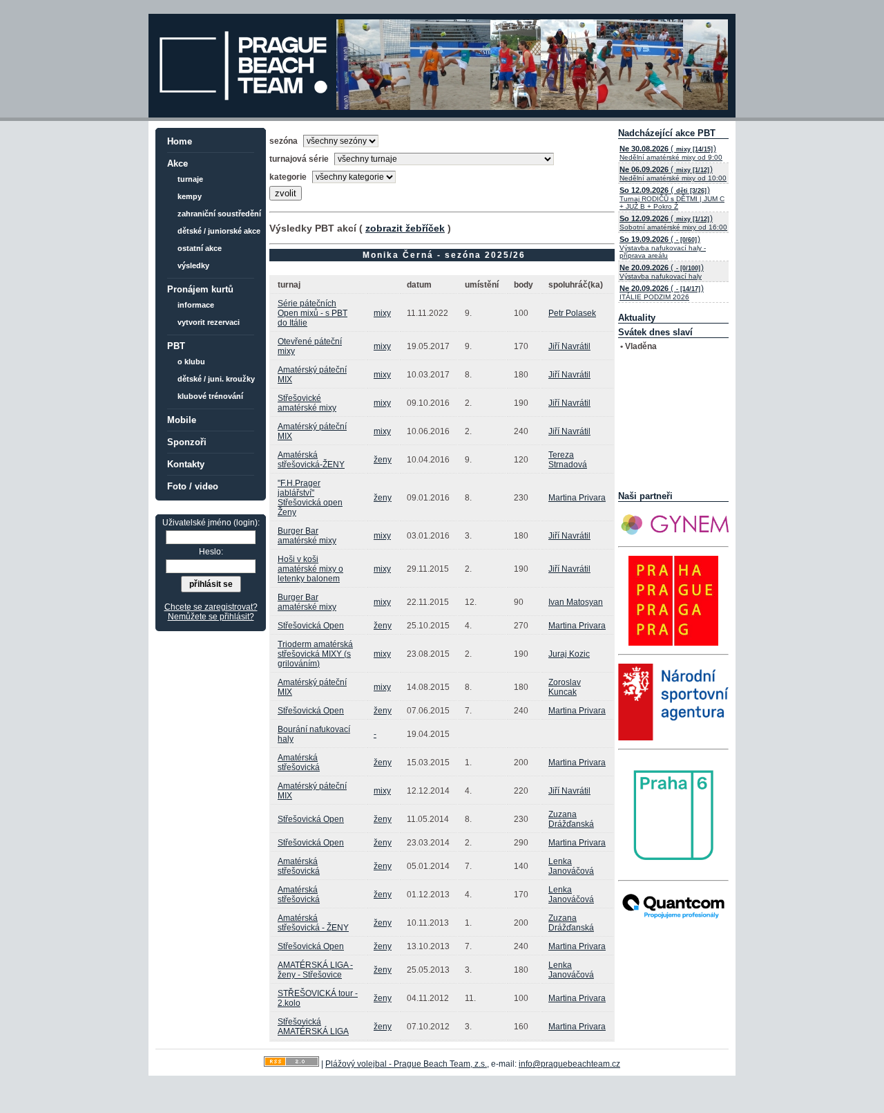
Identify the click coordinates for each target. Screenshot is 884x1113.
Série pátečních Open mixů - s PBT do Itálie (312, 313)
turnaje (190, 179)
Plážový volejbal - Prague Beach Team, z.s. (406, 1064)
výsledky (193, 265)
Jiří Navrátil (569, 346)
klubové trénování (210, 396)
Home (179, 141)
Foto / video (192, 486)
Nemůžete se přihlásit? (211, 616)
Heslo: (211, 551)
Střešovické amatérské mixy (307, 403)
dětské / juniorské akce (218, 231)
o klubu (191, 361)
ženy (383, 460)
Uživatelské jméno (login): (211, 522)
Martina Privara (577, 498)
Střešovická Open (311, 625)
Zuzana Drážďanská (571, 819)
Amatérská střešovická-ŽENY (311, 459)
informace (195, 305)
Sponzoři (186, 442)
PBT (176, 346)
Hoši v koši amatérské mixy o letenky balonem (310, 568)
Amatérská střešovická (299, 762)
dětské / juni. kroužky (216, 379)
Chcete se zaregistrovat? (211, 607)
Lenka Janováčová (571, 866)
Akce (177, 163)
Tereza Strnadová (567, 459)
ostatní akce (199, 248)
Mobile (181, 420)
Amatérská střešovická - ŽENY (313, 923)
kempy (189, 196)
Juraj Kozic (569, 654)
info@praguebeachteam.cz (569, 1064)
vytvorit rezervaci (208, 322)
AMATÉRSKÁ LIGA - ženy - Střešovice (315, 970)
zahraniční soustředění (219, 213)
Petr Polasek (572, 313)
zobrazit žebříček (405, 228)
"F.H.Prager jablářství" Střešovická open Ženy (310, 497)
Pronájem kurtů (200, 289)
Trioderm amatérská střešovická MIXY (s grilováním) (315, 653)
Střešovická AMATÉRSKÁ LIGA (313, 1026)
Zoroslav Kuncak (564, 687)
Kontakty (185, 464)
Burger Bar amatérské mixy (307, 535)
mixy (382, 313)
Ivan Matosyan (575, 602)
